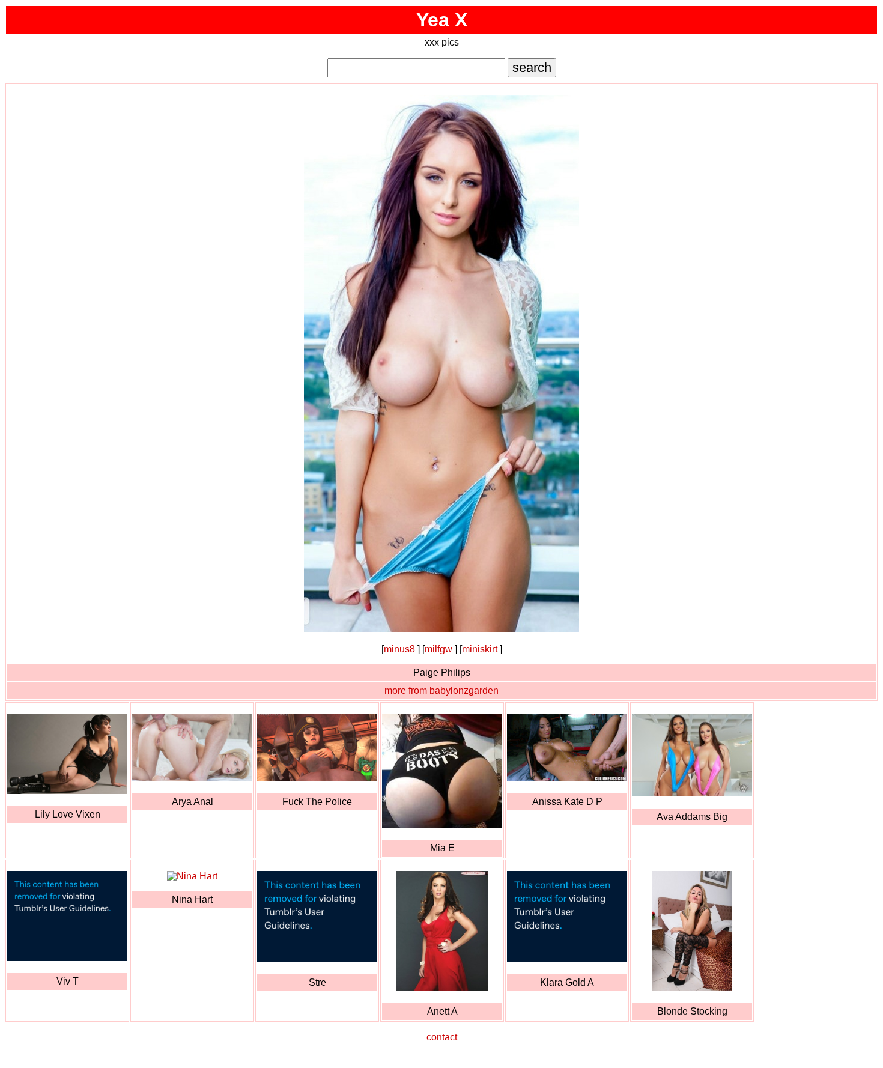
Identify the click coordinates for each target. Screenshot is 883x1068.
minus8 (399, 649)
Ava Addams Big (692, 817)
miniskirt (479, 649)
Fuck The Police (317, 801)
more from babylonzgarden (441, 690)
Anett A (442, 1011)
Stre (317, 982)
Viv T (67, 981)
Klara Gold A (567, 982)
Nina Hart (192, 899)
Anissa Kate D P (567, 801)
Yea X (441, 20)
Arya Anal (192, 801)
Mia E (442, 848)
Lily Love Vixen (67, 814)
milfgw (438, 649)
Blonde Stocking (692, 1011)
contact (441, 1037)
